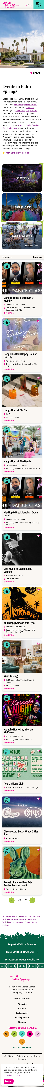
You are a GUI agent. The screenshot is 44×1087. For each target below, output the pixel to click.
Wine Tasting (11, 676)
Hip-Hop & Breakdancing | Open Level (21, 514)
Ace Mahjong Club (13, 783)
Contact (22, 1009)
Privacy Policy (22, 1018)
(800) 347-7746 (22, 998)
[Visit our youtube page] (30, 1034)
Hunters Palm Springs (15, 736)
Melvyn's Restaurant (14, 576)
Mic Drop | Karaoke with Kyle (19, 622)
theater (33, 111)
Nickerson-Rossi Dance (15, 305)
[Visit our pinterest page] (22, 1034)
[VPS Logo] (22, 978)
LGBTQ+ (30, 108)
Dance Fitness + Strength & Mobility (18, 299)
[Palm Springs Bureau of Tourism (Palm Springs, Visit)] (11, 4)
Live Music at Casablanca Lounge (18, 570)
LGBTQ (23, 916)
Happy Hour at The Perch (17, 461)
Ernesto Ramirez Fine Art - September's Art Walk (18, 884)
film (27, 111)
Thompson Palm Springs (16, 465)
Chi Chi (8, 414)
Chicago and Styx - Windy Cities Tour (21, 833)
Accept (8, 1081)
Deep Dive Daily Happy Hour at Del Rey (20, 355)
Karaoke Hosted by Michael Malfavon (18, 731)
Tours (27, 922)
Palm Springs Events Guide (18, 153)
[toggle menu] (38, 4)
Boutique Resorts (10, 916)
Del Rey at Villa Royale (15, 361)
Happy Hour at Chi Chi (15, 410)
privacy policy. (14, 1075)
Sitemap (22, 1022)
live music (20, 111)
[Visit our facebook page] (6, 1034)
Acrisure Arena (12, 838)
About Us (22, 1004)
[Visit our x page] (22, 1042)
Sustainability (22, 1013)
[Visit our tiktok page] (38, 1034)
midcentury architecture (25, 105)
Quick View (10, 313)
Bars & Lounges (15, 922)
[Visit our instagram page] (14, 1034)
